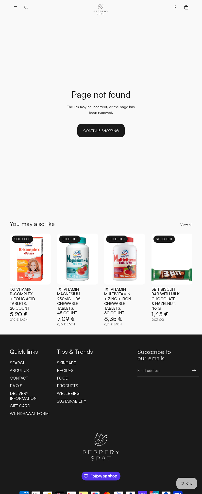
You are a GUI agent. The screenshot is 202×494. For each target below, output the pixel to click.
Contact (19, 378)
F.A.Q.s (16, 385)
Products (67, 385)
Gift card (20, 405)
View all (186, 225)
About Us (19, 370)
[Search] (26, 7)
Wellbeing (68, 393)
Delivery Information (23, 395)
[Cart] (186, 7)
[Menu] (15, 7)
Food (62, 378)
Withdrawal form (29, 413)
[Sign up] (194, 371)
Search (18, 362)
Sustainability (71, 401)
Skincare (66, 362)
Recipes (65, 370)
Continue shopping (101, 130)
